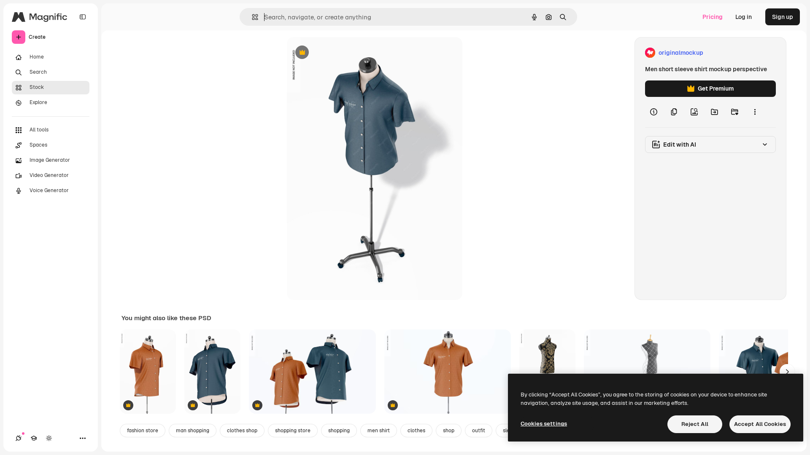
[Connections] (18, 438)
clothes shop (242, 430)
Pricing (712, 17)
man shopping (192, 430)
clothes (416, 430)
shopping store (292, 430)
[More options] (754, 112)
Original (341, 53)
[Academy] (33, 438)
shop (448, 430)
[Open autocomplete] (251, 17)
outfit (478, 430)
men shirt (378, 430)
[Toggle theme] (49, 438)
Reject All (694, 424)
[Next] (787, 371)
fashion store (142, 430)
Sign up (782, 17)
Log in (743, 17)
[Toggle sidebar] (82, 17)
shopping (339, 430)
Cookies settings (544, 423)
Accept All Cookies (760, 424)
